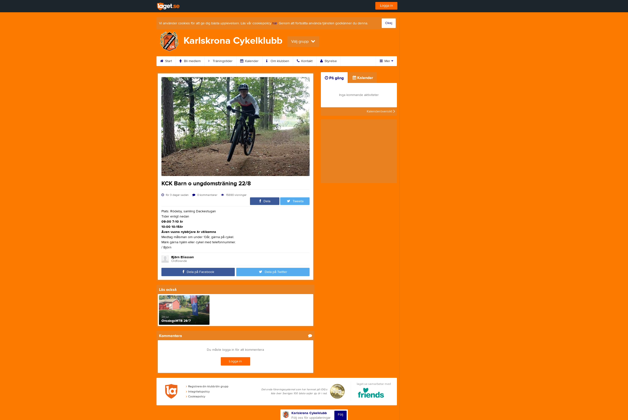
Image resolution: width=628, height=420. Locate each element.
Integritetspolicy (199, 391)
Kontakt (306, 61)
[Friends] (371, 393)
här (274, 23)
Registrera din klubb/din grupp (208, 386)
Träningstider (222, 61)
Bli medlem (192, 61)
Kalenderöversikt (380, 111)
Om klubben (279, 61)
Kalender (251, 61)
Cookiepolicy (196, 396)
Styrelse (330, 61)
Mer (387, 61)
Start (168, 61)
